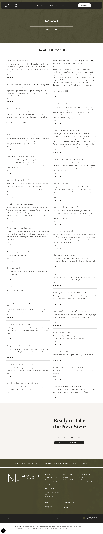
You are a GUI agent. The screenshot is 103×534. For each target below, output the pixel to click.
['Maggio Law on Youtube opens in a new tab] (67, 507)
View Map (48, 485)
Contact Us (85, 5)
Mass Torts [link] (34, 463)
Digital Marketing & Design (92, 518)
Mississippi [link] (85, 463)
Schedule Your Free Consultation (70, 442)
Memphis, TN (85, 474)
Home (46, 29)
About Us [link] (17, 463)
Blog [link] (79, 463)
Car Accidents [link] (57, 463)
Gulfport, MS (67, 474)
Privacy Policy (54, 518)
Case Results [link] (48, 463)
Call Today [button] (69, 437)
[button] (3, 530)
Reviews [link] (74, 463)
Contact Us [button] (95, 530)
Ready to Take (69, 424)
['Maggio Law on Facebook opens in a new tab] (64, 507)
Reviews (55, 29)
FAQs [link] (40, 463)
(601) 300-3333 (63, 528)
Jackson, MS (49, 474)
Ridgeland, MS (50, 489)
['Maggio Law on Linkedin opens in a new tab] (70, 507)
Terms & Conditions (44, 518)
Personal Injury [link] (26, 463)
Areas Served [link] (66, 463)
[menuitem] (17, 463)
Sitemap (62, 518)
